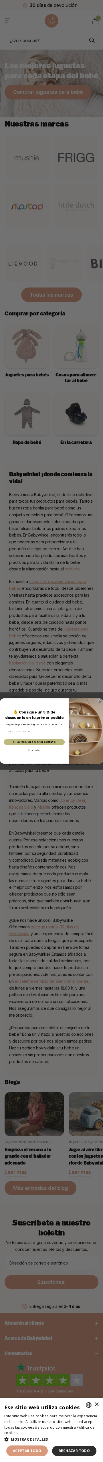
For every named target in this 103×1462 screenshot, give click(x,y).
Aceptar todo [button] (27, 1450)
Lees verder (29, 1432)
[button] (51, 1439)
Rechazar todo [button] (74, 1450)
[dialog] (51, 1430)
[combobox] (89, 1405)
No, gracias (34, 750)
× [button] (96, 1404)
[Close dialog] (100, 701)
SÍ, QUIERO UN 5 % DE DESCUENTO (34, 742)
